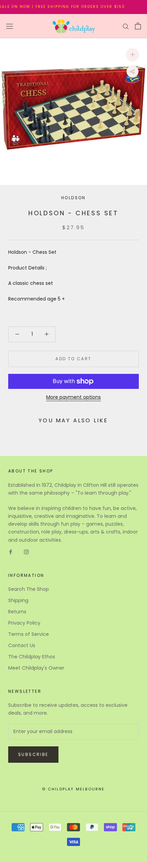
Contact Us (21, 645)
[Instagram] (26, 552)
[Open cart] (138, 26)
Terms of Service (28, 634)
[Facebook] (10, 552)
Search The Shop (28, 589)
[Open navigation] (9, 26)
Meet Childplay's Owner (36, 667)
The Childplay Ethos (31, 656)
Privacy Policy (24, 622)
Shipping (18, 600)
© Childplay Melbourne (73, 789)
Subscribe (33, 754)
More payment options (73, 397)
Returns (17, 611)
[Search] (126, 26)
